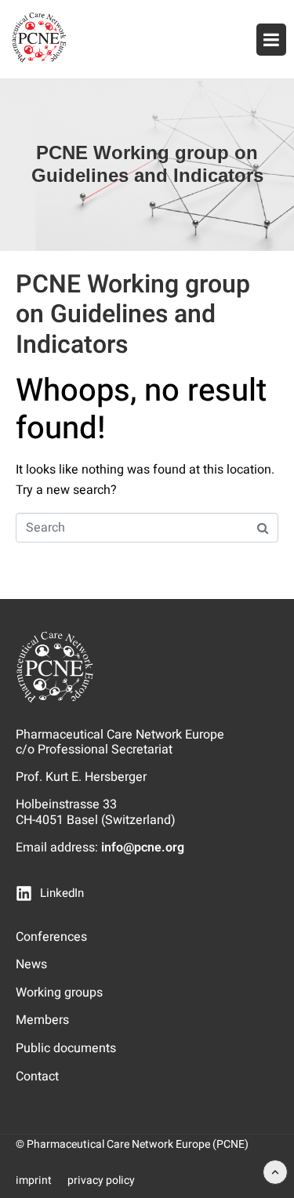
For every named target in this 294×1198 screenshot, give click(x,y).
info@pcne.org (142, 847)
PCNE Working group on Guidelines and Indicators (133, 314)
